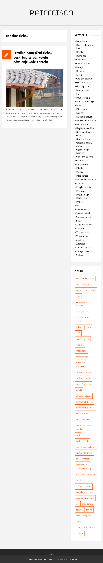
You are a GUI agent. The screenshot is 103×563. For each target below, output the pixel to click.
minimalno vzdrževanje (81, 364)
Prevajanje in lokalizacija (82, 196)
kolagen (79, 327)
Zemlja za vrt (82, 251)
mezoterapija (82, 356)
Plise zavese (82, 175)
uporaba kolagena (84, 492)
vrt (77, 504)
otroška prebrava (83, 396)
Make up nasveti (84, 116)
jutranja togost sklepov (82, 304)
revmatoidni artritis (84, 453)
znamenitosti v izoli (84, 527)
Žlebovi (79, 255)
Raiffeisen (51, 13)
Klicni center (82, 109)
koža (89, 327)
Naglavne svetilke (85, 128)
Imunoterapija (83, 97)
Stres (79, 220)
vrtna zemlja (87, 504)
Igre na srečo (82, 90)
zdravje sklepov (83, 515)
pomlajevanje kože (84, 402)
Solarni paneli (83, 213)
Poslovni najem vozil (86, 179)
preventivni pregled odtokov (84, 427)
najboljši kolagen (83, 384)
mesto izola (81, 351)
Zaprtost (80, 243)
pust (78, 435)
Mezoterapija (82, 124)
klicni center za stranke (82, 319)
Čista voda (81, 59)
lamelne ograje (82, 339)
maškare (80, 345)
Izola (78, 105)
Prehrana (81, 191)
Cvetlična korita (83, 63)
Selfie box (81, 209)
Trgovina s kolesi (84, 224)
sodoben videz (82, 458)
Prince (79, 201)
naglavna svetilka (83, 372)
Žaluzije (80, 239)
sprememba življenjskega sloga (84, 466)
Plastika (80, 172)
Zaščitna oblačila (84, 247)
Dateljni (80, 67)
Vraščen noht (82, 232)
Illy (77, 93)
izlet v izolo (90, 290)
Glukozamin (82, 82)
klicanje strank (82, 311)
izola (78, 296)
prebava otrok (82, 413)
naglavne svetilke (83, 378)
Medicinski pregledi (86, 120)
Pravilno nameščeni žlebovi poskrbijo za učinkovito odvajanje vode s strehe (33, 57)
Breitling (80, 51)
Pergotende (82, 164)
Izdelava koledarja (85, 101)
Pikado (79, 168)
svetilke (79, 480)
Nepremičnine (83, 138)
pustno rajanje (82, 441)
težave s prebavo (83, 486)
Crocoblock (72, 559)
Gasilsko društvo (84, 78)
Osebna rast (82, 160)
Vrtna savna (82, 236)
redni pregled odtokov (85, 447)
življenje (79, 533)
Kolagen (80, 112)
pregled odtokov (83, 419)
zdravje (89, 509)
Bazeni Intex (82, 41)
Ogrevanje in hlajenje (82, 151)
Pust (78, 205)
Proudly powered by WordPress (39, 559)
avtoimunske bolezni (85, 278)
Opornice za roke (84, 156)
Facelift (79, 74)
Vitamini (80, 228)
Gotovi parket (83, 86)
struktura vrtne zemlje (85, 474)
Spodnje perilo (83, 217)
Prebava (80, 183)
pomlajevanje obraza (85, 407)
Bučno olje (81, 55)
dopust (79, 290)
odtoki (79, 390)
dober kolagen (82, 284)
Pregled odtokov (84, 187)
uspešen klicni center (85, 498)
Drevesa (80, 71)
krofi (78, 333)
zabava (79, 509)
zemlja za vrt (81, 521)
